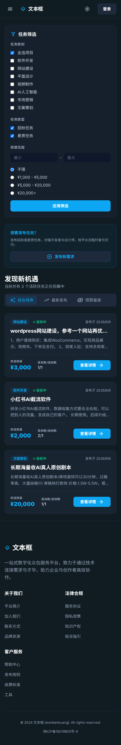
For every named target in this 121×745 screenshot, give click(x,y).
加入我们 (12, 616)
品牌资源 (12, 636)
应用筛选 (60, 205)
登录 (107, 8)
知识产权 (73, 626)
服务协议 (73, 606)
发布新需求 (60, 256)
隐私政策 (73, 616)
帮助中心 (12, 664)
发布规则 (12, 674)
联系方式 (12, 626)
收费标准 (12, 684)
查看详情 (92, 365)
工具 (8, 694)
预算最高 (89, 300)
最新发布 (55, 300)
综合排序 (21, 300)
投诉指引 (73, 636)
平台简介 (12, 606)
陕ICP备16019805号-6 (60, 731)
